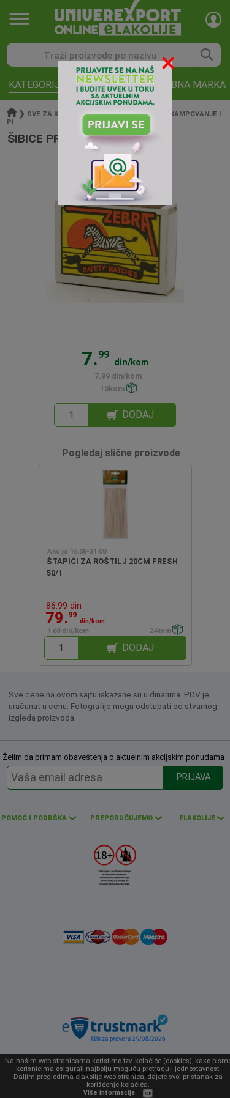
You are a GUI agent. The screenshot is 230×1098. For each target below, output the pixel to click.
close (169, 65)
